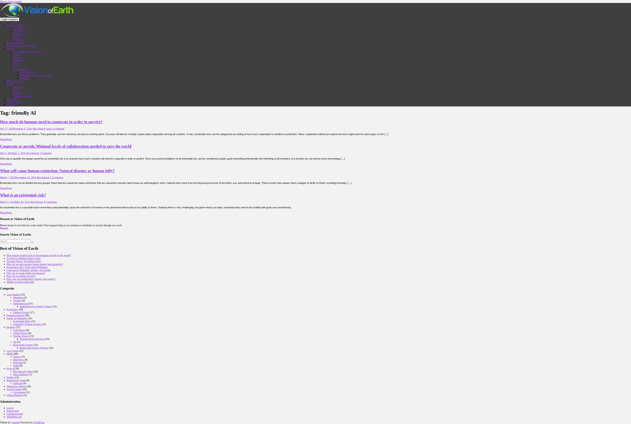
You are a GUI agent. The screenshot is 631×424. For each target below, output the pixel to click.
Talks (16, 90)
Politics (10, 377)
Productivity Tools (22, 96)
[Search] (32, 241)
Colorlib (15, 422)
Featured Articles (15, 315)
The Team (18, 31)
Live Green (12, 99)
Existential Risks (15, 42)
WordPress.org (14, 416)
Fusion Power (20, 333)
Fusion (16, 54)
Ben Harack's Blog (23, 371)
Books (16, 356)
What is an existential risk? (23, 195)
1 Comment (45, 153)
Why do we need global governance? (26, 273)
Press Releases (20, 374)
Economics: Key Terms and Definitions (27, 267)
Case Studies (13, 294)
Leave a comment (55, 128)
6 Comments (50, 202)
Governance (19, 392)
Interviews (18, 87)
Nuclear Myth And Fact (32, 339)
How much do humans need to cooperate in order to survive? (51, 122)
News (10, 368)
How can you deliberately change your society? (31, 279)
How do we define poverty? (21, 276)
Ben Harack (39, 128)
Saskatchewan (27, 72)
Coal (15, 63)
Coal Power (19, 330)
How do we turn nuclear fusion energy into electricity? (35, 264)
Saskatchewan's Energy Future (36, 306)
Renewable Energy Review (27, 51)
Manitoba (25, 78)
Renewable (19, 60)
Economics (12, 309)
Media (10, 84)
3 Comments (56, 177)
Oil (14, 66)
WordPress (39, 422)
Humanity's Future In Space (27, 324)
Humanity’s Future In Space (21, 45)
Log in (10, 408)
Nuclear (17, 57)
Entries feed (13, 411)
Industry (11, 327)
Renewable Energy (23, 345)
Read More (6, 139)
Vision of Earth (14, 25)
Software (18, 93)
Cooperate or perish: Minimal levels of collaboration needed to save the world (65, 146)
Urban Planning (15, 395)
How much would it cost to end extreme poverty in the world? (39, 255)
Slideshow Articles (16, 386)
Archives (11, 104)
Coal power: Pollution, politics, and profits (28, 270)
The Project (19, 28)
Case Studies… (21, 69)
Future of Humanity (17, 318)
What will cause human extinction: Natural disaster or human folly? (57, 171)
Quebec (17, 300)
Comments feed (15, 414)
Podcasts (17, 362)
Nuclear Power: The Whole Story (24, 261)
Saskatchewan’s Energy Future (36, 75)
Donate (17, 36)
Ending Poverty (15, 81)
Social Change (14, 102)
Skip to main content (10, 1)
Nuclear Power (21, 336)
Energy (10, 48)
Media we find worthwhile (20, 282)
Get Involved (20, 34)
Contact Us (19, 39)
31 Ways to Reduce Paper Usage (24, 258)
